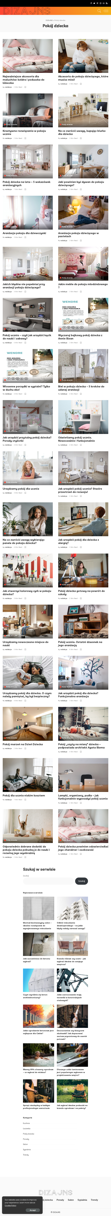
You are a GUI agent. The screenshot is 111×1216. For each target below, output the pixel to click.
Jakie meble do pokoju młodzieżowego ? (83, 286)
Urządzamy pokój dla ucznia (21, 488)
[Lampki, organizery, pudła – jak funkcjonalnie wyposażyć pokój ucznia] (83, 775)
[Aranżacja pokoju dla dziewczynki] (28, 213)
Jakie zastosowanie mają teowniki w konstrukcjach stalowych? (69, 997)
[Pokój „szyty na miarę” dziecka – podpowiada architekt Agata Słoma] (83, 724)
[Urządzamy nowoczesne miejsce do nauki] (28, 621)
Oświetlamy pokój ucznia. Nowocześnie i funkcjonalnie (76, 439)
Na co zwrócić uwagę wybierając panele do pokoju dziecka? (24, 541)
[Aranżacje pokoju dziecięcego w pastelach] (83, 213)
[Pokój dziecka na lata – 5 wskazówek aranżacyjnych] (28, 161)
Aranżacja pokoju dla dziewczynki (24, 233)
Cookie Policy (10, 1205)
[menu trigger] (105, 11)
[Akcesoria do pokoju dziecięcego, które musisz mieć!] (83, 56)
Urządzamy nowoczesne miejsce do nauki (25, 643)
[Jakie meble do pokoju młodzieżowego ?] (83, 264)
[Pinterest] (97, 3)
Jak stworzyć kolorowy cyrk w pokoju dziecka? (27, 592)
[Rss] (106, 3)
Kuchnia (26, 1123)
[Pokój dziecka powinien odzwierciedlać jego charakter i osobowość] (83, 826)
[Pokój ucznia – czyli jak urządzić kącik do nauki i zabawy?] (28, 315)
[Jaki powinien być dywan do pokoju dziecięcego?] (83, 161)
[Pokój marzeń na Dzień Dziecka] (28, 724)
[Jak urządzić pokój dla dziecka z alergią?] (83, 519)
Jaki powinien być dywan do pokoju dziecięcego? (81, 183)
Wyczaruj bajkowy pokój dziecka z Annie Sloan (80, 337)
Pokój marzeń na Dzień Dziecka (23, 744)
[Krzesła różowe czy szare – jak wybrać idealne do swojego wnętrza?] (72, 944)
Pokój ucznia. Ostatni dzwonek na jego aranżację (80, 643)
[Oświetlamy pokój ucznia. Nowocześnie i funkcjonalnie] (83, 417)
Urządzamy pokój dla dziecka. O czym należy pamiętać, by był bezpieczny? (27, 695)
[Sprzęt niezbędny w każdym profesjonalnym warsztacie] (38, 1091)
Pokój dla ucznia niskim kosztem (24, 795)
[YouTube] (103, 3)
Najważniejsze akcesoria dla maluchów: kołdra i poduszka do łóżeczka (23, 80)
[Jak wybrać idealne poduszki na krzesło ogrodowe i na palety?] (72, 1091)
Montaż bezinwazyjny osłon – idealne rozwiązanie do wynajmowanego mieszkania (37, 926)
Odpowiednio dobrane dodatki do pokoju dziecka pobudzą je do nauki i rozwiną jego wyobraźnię (26, 850)
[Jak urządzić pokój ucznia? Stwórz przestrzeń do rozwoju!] (83, 468)
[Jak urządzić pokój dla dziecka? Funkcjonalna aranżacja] (83, 673)
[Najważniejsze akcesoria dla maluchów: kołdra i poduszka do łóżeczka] (28, 56)
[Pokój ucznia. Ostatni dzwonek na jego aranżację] (83, 621)
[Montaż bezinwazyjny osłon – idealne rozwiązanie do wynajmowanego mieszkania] (38, 908)
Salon (25, 1144)
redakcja (8, 87)
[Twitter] (94, 3)
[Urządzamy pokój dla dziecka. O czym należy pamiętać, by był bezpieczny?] (28, 673)
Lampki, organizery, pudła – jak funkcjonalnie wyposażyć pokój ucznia (83, 797)
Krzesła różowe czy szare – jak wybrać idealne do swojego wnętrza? (71, 961)
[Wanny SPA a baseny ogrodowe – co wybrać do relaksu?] (38, 1055)
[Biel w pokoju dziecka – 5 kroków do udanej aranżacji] (83, 366)
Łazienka (26, 1128)
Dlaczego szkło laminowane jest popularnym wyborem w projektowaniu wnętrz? (71, 1072)
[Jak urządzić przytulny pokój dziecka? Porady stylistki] (28, 417)
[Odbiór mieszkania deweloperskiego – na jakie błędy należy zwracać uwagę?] (72, 908)
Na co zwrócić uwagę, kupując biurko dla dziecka (82, 132)
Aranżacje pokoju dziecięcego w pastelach (78, 234)
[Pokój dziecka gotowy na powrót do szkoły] (83, 570)
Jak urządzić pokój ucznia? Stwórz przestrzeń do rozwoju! (80, 490)
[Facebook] (91, 3)
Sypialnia (27, 1149)
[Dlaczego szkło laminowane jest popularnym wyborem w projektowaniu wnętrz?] (72, 1055)
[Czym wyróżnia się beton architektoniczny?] (38, 980)
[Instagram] (100, 3)
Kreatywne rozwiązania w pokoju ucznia (24, 132)
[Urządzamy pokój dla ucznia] (28, 468)
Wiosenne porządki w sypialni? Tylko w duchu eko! (26, 388)
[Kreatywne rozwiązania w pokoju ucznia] (28, 110)
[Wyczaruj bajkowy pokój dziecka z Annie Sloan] (83, 315)
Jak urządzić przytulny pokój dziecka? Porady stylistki (27, 439)
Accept (33, 1210)
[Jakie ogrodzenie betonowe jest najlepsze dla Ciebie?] (38, 1016)
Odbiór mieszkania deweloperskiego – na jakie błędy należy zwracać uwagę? (71, 926)
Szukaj (26, 876)
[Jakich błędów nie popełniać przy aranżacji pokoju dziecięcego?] (28, 264)
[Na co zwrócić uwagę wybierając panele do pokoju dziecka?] (28, 519)
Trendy (26, 1155)
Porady (26, 1139)
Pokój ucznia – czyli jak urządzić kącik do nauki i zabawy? (27, 337)
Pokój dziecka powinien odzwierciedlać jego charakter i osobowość (83, 848)
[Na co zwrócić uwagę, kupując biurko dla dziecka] (83, 110)
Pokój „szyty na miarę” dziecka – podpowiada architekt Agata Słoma (81, 746)
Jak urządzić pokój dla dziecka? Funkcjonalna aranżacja (78, 695)
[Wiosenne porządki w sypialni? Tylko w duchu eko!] (28, 366)
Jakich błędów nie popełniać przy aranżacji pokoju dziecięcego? (24, 286)
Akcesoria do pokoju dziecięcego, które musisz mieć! (83, 78)
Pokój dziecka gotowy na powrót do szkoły (81, 592)
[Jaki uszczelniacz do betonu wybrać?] (38, 944)
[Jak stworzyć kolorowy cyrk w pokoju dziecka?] (28, 570)
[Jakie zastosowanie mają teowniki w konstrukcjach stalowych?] (72, 980)
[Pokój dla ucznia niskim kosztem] (28, 775)
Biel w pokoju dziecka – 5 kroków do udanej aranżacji (81, 388)
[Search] (99, 11)
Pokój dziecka (11, 70)
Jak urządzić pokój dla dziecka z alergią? (78, 541)
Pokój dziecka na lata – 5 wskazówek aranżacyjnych (26, 183)
